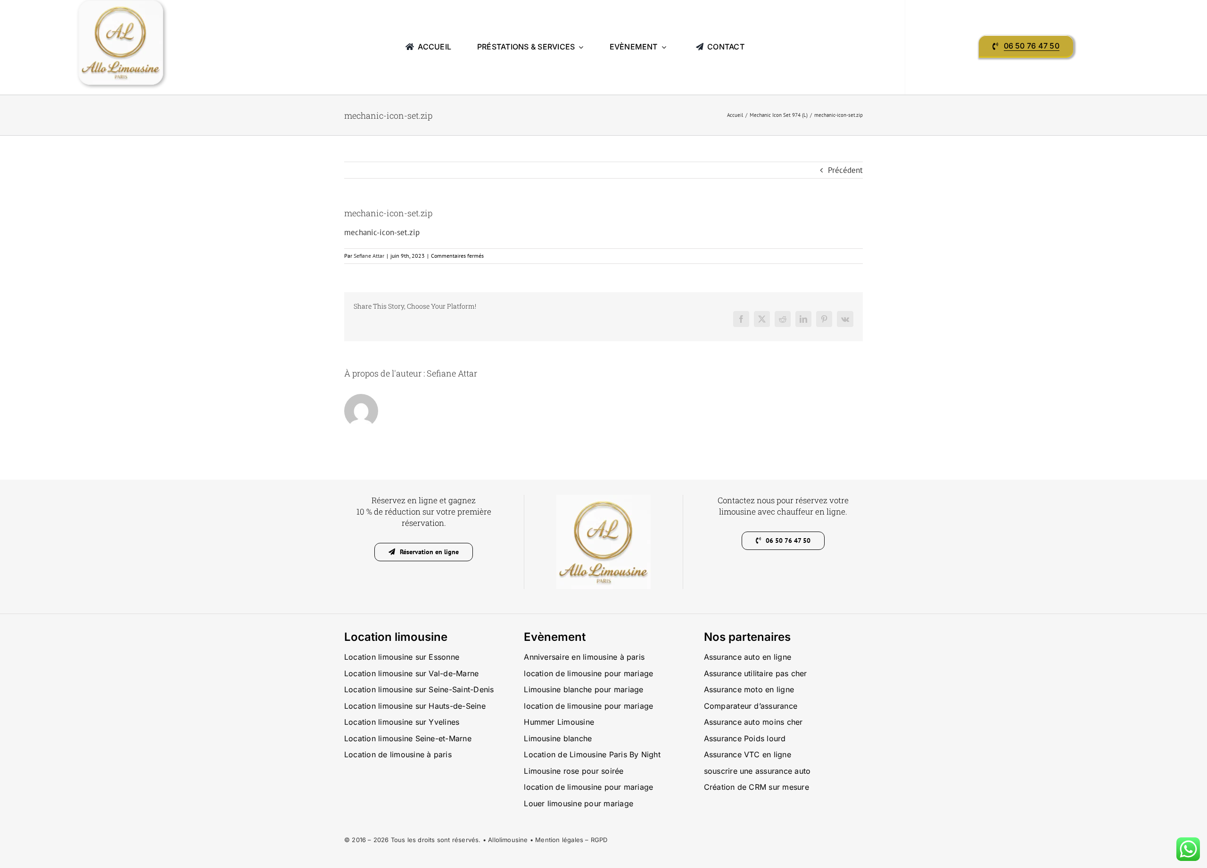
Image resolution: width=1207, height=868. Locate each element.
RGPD (599, 839)
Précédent (845, 170)
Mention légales (559, 839)
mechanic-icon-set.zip (382, 232)
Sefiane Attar (369, 255)
